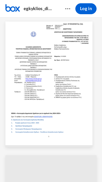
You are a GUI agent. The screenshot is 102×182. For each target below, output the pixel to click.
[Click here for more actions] (67, 8)
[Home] (12, 8)
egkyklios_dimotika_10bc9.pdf (39, 9)
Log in (86, 9)
